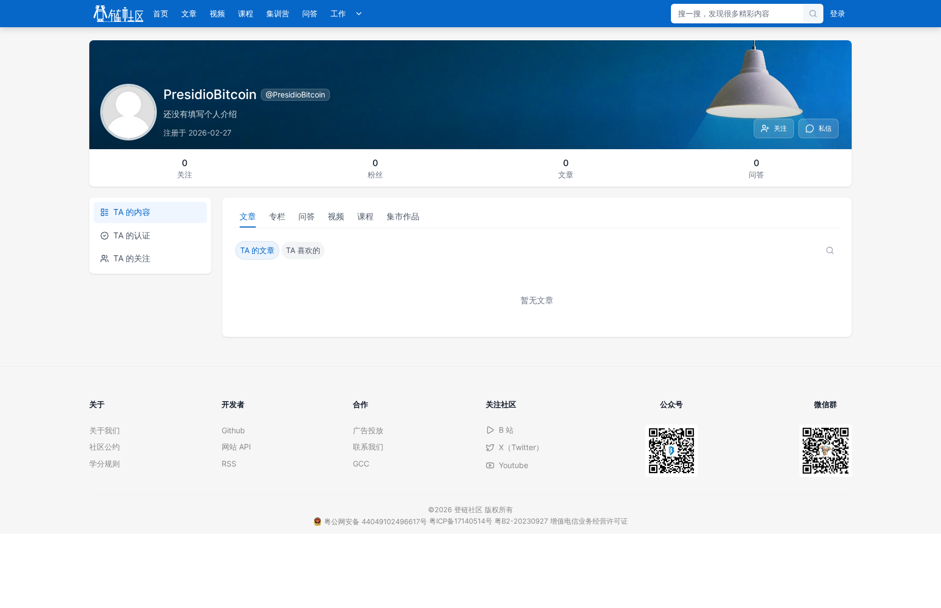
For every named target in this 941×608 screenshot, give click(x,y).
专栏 (277, 216)
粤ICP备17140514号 (460, 521)
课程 (245, 13)
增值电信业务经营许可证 (589, 521)
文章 (189, 13)
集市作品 (403, 216)
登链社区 (469, 509)
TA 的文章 (257, 250)
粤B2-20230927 (521, 521)
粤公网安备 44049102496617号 (375, 521)
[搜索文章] (830, 250)
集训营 (277, 13)
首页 (160, 13)
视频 (217, 13)
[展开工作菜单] (358, 13)
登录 (837, 13)
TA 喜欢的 (303, 250)
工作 (338, 13)
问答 (309, 13)
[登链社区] (118, 13)
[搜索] (813, 13)
